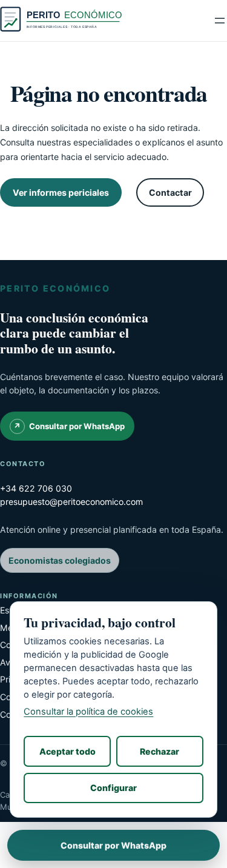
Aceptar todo (67, 751)
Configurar (113, 788)
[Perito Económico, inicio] (62, 20)
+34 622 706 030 (36, 488)
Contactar (170, 192)
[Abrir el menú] (219, 20)
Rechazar (159, 751)
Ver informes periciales (61, 192)
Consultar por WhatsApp (77, 426)
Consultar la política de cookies (88, 711)
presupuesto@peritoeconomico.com (71, 501)
